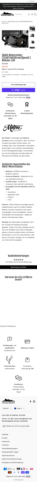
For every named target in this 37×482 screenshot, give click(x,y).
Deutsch (6, 408)
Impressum (6, 441)
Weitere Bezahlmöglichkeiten (18, 95)
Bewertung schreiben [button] (18, 267)
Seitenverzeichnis (8, 455)
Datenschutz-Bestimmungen (12, 459)
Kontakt (4, 438)
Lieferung (5, 445)
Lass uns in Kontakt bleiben (13, 415)
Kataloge (5, 434)
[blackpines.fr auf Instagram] (34, 401)
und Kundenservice (9, 348)
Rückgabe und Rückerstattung (12, 462)
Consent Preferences (8, 326)
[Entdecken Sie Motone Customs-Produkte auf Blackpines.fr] (13, 134)
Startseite (4, 21)
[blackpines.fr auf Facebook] (31, 401)
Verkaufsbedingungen (9, 448)
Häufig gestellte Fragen (10, 452)
